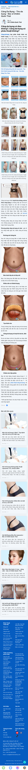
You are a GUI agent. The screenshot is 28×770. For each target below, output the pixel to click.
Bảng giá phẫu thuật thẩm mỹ (6, 713)
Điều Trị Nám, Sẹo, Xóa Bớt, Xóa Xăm (7, 682)
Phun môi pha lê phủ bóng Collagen (8, 697)
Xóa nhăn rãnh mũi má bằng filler (19, 669)
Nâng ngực (6, 629)
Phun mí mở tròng (7, 692)
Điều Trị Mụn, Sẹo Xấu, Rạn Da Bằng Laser (7, 677)
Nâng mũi (5, 627)
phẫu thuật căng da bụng (17, 382)
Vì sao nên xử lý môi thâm (19, 696)
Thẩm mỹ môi (18, 633)
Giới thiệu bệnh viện (7, 709)
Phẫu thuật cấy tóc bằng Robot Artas (19, 724)
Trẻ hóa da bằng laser (19, 676)
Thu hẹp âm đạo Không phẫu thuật (19, 654)
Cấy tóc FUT (18, 712)
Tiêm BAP (17, 703)
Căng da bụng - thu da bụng (7, 648)
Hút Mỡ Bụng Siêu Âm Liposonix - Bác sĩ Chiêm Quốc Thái (13, 536)
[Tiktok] (17, 736)
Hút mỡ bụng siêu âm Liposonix (7, 639)
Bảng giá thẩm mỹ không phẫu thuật (7, 717)
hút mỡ (25, 213)
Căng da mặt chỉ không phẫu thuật (7, 668)
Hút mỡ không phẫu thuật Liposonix (6, 663)
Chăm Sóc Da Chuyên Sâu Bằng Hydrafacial (7, 672)
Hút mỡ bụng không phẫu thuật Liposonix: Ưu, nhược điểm (12, 467)
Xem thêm (4, 443)
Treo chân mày (6, 636)
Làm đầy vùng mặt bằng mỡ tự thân (19, 624)
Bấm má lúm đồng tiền (19, 636)
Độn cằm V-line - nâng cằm (19, 628)
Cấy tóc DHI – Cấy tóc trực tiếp (19, 709)
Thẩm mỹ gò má (19, 631)
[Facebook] (7, 405)
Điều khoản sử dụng (10, 760)
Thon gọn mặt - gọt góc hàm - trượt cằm (19, 641)
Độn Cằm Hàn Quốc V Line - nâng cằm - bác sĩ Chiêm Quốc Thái (13, 570)
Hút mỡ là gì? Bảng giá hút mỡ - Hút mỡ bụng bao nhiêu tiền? (13, 604)
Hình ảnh (5, 735)
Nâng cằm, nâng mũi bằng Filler (7, 685)
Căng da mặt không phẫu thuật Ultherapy (7, 658)
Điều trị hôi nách (19, 647)
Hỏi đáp (5, 732)
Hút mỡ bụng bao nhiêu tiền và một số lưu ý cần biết (13, 501)
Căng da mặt (6, 631)
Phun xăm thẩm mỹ (8, 694)
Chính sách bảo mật (18, 760)
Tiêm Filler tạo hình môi (8, 689)
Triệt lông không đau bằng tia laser (19, 658)
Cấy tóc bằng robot (18, 715)
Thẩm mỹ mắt (6, 633)
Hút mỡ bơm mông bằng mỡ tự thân (7, 645)
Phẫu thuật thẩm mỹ (13, 6)
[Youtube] (17, 733)
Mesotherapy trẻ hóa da (19, 700)
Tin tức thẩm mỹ (7, 737)
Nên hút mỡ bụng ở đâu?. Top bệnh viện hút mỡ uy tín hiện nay (13, 433)
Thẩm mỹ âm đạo (19, 645)
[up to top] (24, 762)
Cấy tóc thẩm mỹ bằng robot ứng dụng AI (19, 720)
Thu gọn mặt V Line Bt (18, 662)
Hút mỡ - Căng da (5, 8)
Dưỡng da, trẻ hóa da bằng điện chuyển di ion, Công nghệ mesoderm (19, 682)
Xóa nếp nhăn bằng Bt (20, 665)
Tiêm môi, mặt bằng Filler (18, 692)
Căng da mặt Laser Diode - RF (20, 673)
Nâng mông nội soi (7, 642)
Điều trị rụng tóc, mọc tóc (19, 688)
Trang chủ (3, 6)
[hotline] (3, 768)
